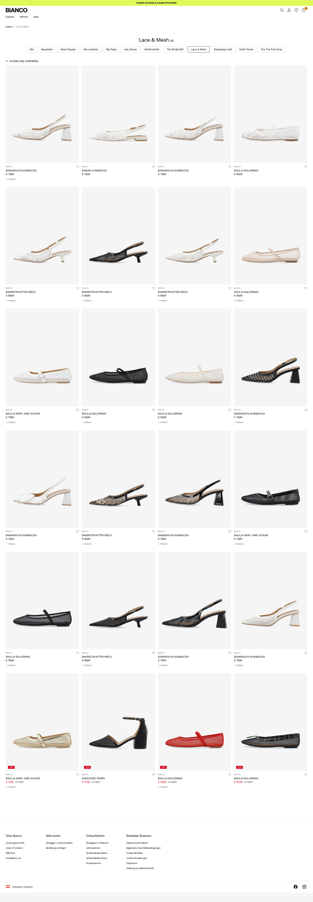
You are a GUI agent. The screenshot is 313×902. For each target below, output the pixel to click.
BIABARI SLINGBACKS (94, 170)
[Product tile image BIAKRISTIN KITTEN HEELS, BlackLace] (118, 236)
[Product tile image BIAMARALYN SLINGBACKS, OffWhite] (42, 479)
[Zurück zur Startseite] (17, 10)
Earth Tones (246, 49)
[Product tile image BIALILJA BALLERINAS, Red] (194, 722)
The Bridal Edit (175, 49)
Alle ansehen (91, 49)
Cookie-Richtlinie (134, 853)
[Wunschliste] (296, 10)
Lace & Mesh (198, 49)
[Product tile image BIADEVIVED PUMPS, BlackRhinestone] (118, 722)
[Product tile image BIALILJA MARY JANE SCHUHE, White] (42, 357)
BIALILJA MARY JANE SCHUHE (23, 413)
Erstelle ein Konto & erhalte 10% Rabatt (156, 3)
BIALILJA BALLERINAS (246, 170)
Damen (9, 27)
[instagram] (304, 887)
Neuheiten (47, 49)
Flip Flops (111, 49)
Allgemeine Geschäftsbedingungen (143, 848)
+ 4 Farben (11, 422)
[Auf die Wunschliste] (77, 167)
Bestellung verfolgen (56, 848)
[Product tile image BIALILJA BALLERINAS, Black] (118, 357)
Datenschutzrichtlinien (137, 843)
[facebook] (296, 887)
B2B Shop (10, 853)
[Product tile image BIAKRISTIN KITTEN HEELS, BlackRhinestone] (118, 600)
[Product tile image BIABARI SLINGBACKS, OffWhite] (118, 114)
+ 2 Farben (11, 179)
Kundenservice (93, 863)
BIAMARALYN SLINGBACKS (21, 170)
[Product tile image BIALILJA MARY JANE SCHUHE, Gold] (42, 722)
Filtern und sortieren (23, 61)
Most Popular (68, 49)
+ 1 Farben (162, 300)
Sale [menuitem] (36, 16)
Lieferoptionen (93, 848)
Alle (32, 49)
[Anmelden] (289, 10)
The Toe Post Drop (271, 49)
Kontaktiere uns (13, 858)
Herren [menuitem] (24, 16)
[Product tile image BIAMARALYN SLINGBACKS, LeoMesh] (194, 479)
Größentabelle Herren (96, 858)
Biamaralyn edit (223, 49)
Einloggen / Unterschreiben (59, 843)
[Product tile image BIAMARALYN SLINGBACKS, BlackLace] (194, 600)
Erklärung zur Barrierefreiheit (140, 868)
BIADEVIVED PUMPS (93, 778)
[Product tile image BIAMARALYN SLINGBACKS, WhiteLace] (42, 114)
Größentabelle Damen (96, 853)
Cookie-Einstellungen (136, 858)
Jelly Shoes (130, 49)
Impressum (131, 863)
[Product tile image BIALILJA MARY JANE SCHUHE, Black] (270, 479)
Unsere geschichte (15, 843)
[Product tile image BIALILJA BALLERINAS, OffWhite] (270, 114)
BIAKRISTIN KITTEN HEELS (21, 292)
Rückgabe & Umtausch (97, 843)
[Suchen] (281, 10)
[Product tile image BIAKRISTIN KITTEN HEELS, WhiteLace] (42, 236)
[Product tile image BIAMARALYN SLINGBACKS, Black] (270, 357)
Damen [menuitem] (10, 16)
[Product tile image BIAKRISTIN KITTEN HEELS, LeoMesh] (118, 479)
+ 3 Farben (11, 300)
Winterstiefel (151, 49)
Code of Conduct (14, 848)
